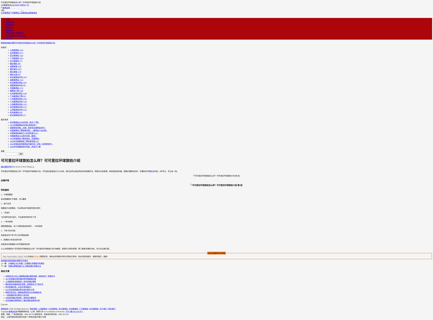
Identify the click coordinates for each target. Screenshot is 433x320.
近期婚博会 (9, 22)
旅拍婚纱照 (5, 261)
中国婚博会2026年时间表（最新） (23, 136)
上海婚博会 (23, 13)
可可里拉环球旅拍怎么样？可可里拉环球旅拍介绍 (35, 43)
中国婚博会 (16, 88)
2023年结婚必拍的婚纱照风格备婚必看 (20, 279)
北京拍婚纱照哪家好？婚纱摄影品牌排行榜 (22, 300)
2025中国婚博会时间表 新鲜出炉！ (23, 125)
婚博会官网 (13, 312)
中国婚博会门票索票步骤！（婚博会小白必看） (29, 130)
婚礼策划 (15, 69)
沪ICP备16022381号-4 (74, 312)
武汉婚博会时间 (18, 115)
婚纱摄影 (11, 43)
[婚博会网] (5, 8)
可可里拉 (24, 261)
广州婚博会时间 (18, 102)
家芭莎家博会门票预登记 (15, 36)
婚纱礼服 (15, 74)
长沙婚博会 (16, 61)
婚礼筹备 (15, 72)
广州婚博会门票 (18, 96)
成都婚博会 (32, 13)
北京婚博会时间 (18, 107)
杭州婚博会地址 (18, 83)
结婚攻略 (9, 30)
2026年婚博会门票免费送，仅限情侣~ (25, 139)
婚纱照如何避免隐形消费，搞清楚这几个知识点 (24, 284)
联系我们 (9, 38)
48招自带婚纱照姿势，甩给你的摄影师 (20, 298)
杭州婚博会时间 (18, 77)
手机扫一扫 (24, 5)
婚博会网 (4, 43)
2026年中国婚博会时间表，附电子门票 (25, 147)
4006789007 (15, 5)
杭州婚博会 (16, 112)
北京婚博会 (5, 13)
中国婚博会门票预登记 (14, 33)
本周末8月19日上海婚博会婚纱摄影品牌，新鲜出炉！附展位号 (30, 276)
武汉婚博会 (16, 56)
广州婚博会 (14, 13)
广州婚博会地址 (18, 99)
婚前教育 (9, 28)
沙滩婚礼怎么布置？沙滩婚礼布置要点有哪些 (26, 263)
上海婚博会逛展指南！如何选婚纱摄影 (20, 282)
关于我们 (103, 309)
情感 (152, 171)
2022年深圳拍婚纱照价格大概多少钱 (19, 290)
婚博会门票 (16, 91)
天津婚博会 (73, 309)
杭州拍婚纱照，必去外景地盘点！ (18, 287)
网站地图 (33, 309)
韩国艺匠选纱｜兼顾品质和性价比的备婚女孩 (23, 292)
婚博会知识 (9, 25)
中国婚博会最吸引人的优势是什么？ (24, 133)
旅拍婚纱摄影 (15, 261)
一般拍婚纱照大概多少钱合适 (17, 295)
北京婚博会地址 (18, 93)
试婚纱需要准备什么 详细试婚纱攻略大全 (24, 266)
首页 (7, 19)
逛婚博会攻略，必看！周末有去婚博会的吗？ (28, 128)
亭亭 (10, 167)
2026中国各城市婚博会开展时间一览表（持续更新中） (31, 144)
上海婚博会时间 (18, 110)
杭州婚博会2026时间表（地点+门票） (25, 122)
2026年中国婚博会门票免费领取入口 (24, 141)
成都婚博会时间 (18, 85)
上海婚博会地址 (18, 104)
